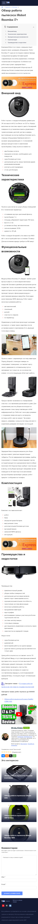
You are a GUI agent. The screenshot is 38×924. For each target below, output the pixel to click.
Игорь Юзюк (17, 728)
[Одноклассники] (7, 755)
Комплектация (12, 40)
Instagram (14, 745)
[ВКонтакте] (3, 755)
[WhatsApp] (14, 755)
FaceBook (31, 744)
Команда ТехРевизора (24, 737)
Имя (3, 877)
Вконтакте (24, 744)
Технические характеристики (17, 34)
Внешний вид (12, 31)
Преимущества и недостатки (17, 42)
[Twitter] (10, 755)
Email (3, 884)
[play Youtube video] (19, 714)
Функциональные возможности (18, 37)
